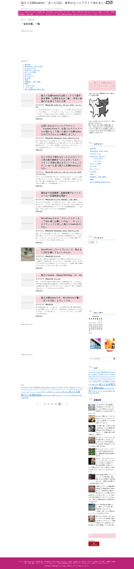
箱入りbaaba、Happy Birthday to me (61, 275)
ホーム (21, 12)
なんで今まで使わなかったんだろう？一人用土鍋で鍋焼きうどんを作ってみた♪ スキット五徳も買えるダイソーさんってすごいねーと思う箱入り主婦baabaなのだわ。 (61, 163)
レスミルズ (26, 392)
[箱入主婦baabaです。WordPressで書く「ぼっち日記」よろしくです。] (28, 302)
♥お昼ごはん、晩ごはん (83, 12)
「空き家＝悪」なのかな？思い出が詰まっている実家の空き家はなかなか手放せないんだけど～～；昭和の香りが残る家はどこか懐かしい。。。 (101, 430)
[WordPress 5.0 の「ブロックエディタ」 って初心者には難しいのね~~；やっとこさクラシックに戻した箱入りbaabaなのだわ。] (28, 223)
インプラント (36, 389)
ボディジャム (76, 389)
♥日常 (73, 12)
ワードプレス (33, 392)
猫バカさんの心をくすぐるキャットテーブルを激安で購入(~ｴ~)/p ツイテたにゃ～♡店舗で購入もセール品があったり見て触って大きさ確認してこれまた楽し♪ (101, 520)
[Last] (67, 404)
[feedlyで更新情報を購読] (107, 2)
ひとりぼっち (25, 389)
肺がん (54, 395)
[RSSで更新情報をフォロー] (111, 2)
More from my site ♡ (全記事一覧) (35, 12)
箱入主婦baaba (45, 395)
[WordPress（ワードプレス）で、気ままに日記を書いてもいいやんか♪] (28, 254)
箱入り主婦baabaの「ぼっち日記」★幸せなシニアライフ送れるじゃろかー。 (66, 4)
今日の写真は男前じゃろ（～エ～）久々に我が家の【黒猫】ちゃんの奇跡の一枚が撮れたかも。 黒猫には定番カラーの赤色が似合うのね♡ (101, 479)
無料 (61, 392)
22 (44, 404)
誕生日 (74, 395)
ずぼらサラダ (95, 376)
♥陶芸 (112, 12)
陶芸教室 (90, 393)
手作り (44, 392)
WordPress (37, 387)
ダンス (67, 389)
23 (48, 404)
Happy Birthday (24, 387)
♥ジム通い (106, 12)
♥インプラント (40, 14)
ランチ (104, 379)
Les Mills (30, 387)
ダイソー (63, 389)
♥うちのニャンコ (51, 14)
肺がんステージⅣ (62, 395)
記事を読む (39, 118)
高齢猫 (23, 397)
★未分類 (27, 64)
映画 (49, 392)
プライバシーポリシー (105, 14)
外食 (40, 392)
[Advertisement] (52, 45)
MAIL (95, 14)
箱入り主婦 (74, 391)
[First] (37, 404)
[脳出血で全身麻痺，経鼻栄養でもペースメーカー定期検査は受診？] (28, 198)
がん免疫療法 (71, 387)
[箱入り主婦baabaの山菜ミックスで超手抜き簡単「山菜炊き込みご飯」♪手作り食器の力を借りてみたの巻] (28, 100)
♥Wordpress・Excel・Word (34, 66)
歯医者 (58, 392)
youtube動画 (53, 387)
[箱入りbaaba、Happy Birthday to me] (28, 280)
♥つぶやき (67, 12)
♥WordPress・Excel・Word (54, 12)
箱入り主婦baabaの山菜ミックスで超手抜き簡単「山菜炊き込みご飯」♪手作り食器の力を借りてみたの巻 (61, 98)
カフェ (48, 389)
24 (52, 404)
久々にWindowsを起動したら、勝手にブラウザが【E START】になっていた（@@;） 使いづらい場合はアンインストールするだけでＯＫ (101, 509)
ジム (52, 389)
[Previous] (41, 404)
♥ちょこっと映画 (97, 12)
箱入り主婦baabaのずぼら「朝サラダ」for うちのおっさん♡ (74, 14)
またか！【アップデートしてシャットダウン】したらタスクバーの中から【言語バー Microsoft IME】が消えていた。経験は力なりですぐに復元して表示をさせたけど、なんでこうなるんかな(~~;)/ (101, 465)
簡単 (51, 395)
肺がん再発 (69, 395)
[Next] (63, 404)
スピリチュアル (57, 389)
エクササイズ (43, 389)
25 (56, 404)
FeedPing (91, 541)
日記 (47, 392)
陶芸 (77, 395)
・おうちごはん (30, 85)
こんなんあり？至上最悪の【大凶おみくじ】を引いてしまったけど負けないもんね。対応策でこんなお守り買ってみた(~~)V (101, 409)
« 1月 (90, 333)
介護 (38, 392)
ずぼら (75, 387)
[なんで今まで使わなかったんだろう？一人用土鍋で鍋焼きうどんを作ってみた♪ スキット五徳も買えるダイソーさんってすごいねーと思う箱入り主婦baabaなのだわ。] (28, 162)
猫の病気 (66, 392)
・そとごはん (29, 87)
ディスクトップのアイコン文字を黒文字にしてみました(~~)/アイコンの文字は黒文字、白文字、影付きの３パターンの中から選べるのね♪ (101, 442)
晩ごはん (54, 392)
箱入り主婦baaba (31, 394)
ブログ (71, 389)
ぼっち (31, 389)
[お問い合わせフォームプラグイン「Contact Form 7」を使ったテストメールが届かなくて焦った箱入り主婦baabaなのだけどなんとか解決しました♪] (28, 130)
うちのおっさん (61, 387)
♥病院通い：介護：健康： (26, 14)
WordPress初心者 (45, 387)
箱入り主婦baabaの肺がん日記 (35, 89)
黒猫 (27, 397)
